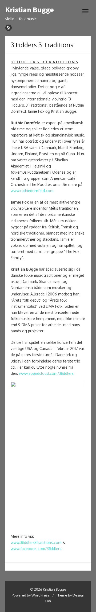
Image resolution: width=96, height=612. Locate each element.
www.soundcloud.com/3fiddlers (46, 373)
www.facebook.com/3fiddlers (36, 548)
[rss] (8, 28)
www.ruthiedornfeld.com (32, 190)
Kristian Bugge (29, 9)
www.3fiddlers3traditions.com (36, 542)
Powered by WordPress (31, 595)
